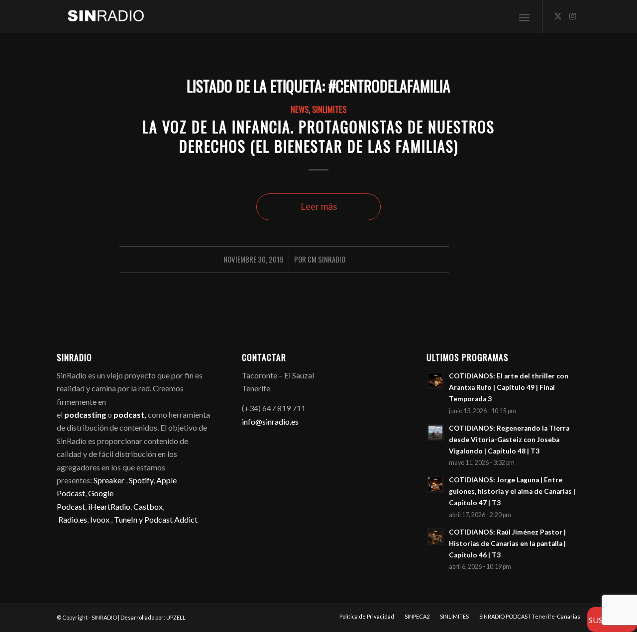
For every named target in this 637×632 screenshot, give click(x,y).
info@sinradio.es (270, 421)
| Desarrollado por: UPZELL (152, 617)
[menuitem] (524, 16)
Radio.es (72, 519)
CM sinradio (326, 259)
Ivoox (99, 519)
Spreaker (109, 480)
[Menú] (524, 16)
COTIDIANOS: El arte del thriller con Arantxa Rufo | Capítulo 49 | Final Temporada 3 (508, 387)
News (300, 109)
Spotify (141, 480)
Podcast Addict (171, 519)
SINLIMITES (329, 109)
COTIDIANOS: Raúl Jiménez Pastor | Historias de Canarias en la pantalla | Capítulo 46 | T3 (507, 543)
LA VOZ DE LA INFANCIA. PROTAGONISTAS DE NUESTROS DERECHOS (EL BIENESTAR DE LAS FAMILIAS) (318, 136)
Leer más (319, 206)
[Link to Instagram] (572, 15)
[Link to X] (557, 15)
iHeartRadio (108, 506)
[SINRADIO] (101, 16)
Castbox (148, 506)
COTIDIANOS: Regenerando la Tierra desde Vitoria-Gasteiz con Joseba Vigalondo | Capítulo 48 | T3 (509, 439)
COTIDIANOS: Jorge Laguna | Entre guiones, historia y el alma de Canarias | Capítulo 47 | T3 (512, 491)
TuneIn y (129, 519)
